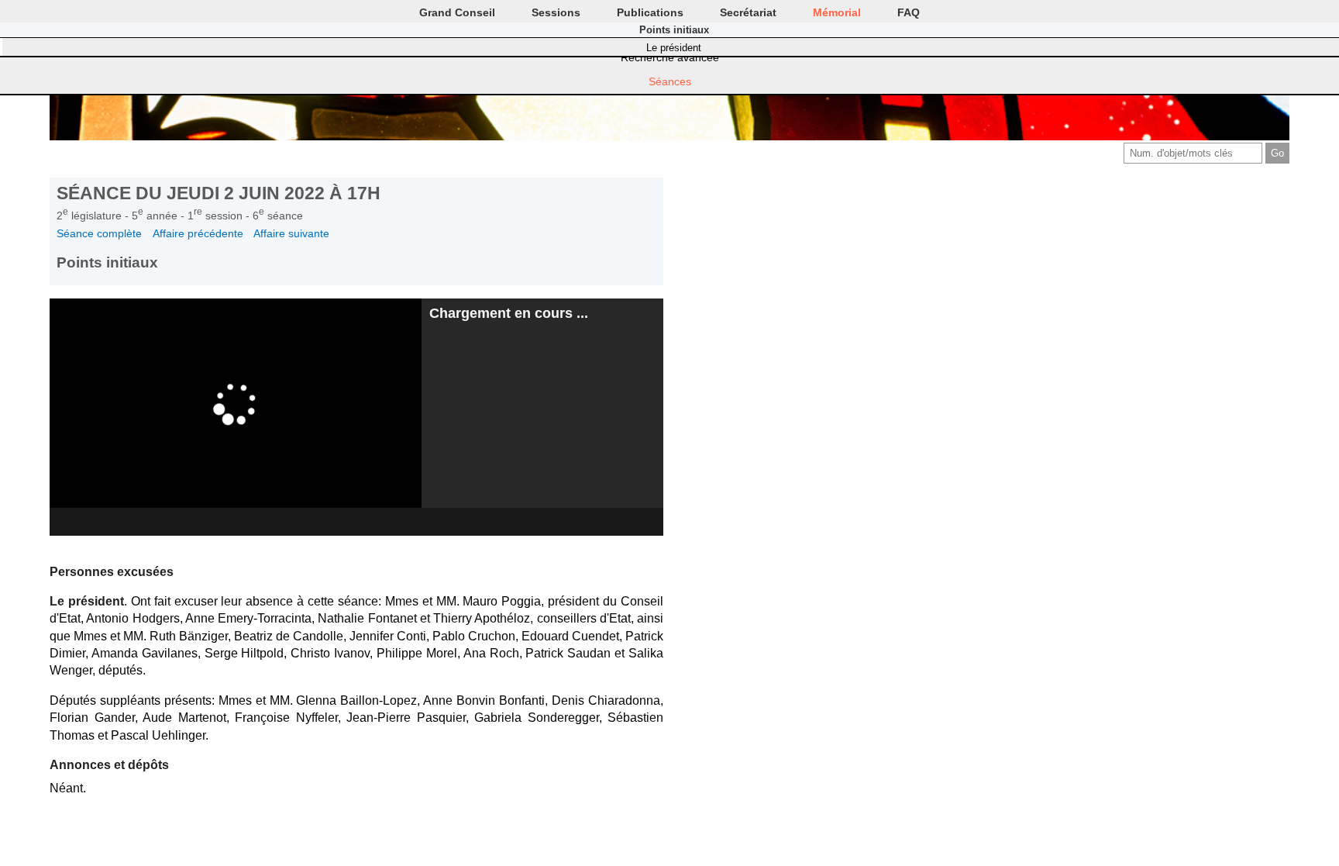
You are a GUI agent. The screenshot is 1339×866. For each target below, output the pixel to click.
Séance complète (99, 233)
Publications (650, 12)
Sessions (556, 12)
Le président (673, 47)
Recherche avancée (670, 57)
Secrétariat (748, 12)
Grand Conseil (457, 12)
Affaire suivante (291, 233)
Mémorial (837, 12)
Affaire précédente (198, 233)
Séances (670, 81)
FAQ (908, 12)
